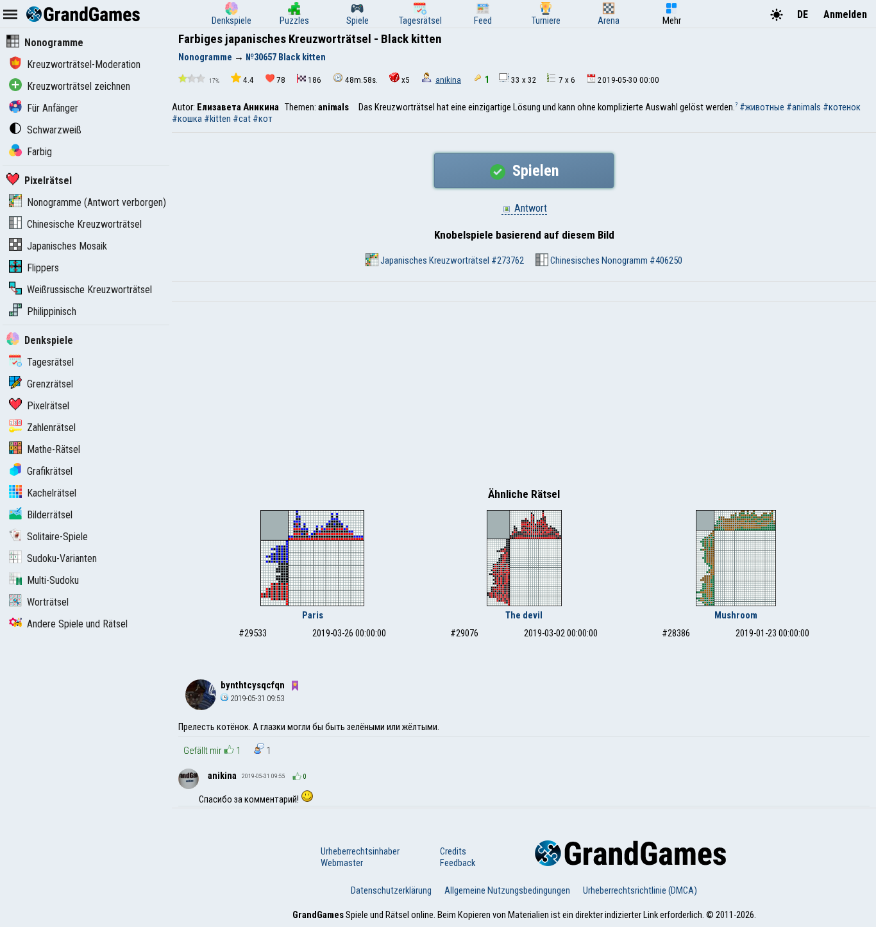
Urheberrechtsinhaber (360, 851)
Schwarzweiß (54, 130)
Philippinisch (51, 311)
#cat (242, 118)
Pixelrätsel (48, 180)
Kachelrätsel (51, 493)
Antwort (529, 208)
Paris (312, 615)
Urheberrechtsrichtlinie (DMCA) (640, 890)
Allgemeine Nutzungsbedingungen (507, 890)
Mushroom (735, 615)
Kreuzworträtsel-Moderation (83, 64)
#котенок (842, 107)
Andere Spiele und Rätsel (77, 624)
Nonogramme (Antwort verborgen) (96, 202)
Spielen (534, 171)
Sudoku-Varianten (62, 558)
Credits (453, 851)
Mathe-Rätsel (53, 449)
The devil (524, 615)
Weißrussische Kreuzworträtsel (89, 290)
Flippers (43, 268)
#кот (263, 118)
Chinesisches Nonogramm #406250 (615, 260)
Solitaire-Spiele (57, 537)
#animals (803, 107)
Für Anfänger (52, 108)
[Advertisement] (524, 398)
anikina (448, 80)
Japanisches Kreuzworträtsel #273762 (451, 260)
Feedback (457, 863)
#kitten (217, 118)
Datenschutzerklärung (391, 890)
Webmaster (342, 863)
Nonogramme (53, 43)
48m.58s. (361, 80)
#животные (761, 107)
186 (314, 80)
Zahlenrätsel (51, 427)
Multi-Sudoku (53, 580)
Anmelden (845, 14)
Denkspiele (48, 340)
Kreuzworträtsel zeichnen (78, 86)
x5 (405, 80)
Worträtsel (48, 602)
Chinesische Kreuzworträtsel (84, 224)
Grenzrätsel (50, 384)
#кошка (187, 118)
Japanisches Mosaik (67, 246)
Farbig (39, 152)
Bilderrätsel (49, 515)
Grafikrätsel (49, 471)
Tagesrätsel (50, 362)
